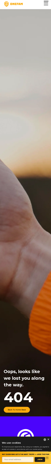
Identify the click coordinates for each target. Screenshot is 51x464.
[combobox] (45, 439)
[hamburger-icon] (45, 4)
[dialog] (25, 450)
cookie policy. (38, 449)
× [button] (48, 439)
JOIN (39, 459)
